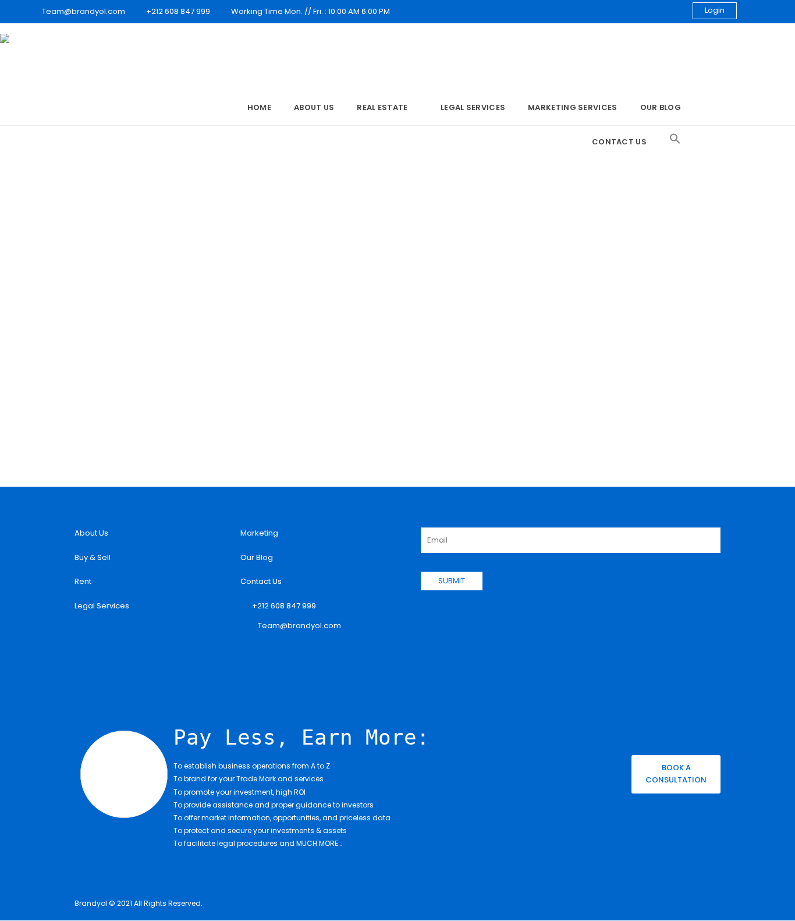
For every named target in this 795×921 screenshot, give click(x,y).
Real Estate (382, 107)
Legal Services (473, 107)
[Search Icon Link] (675, 139)
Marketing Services (572, 107)
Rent (82, 581)
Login (715, 10)
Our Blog (660, 107)
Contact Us (619, 141)
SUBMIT (451, 580)
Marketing (259, 533)
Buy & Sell (92, 557)
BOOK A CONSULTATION (676, 773)
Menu (220, 108)
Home (259, 107)
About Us (314, 107)
